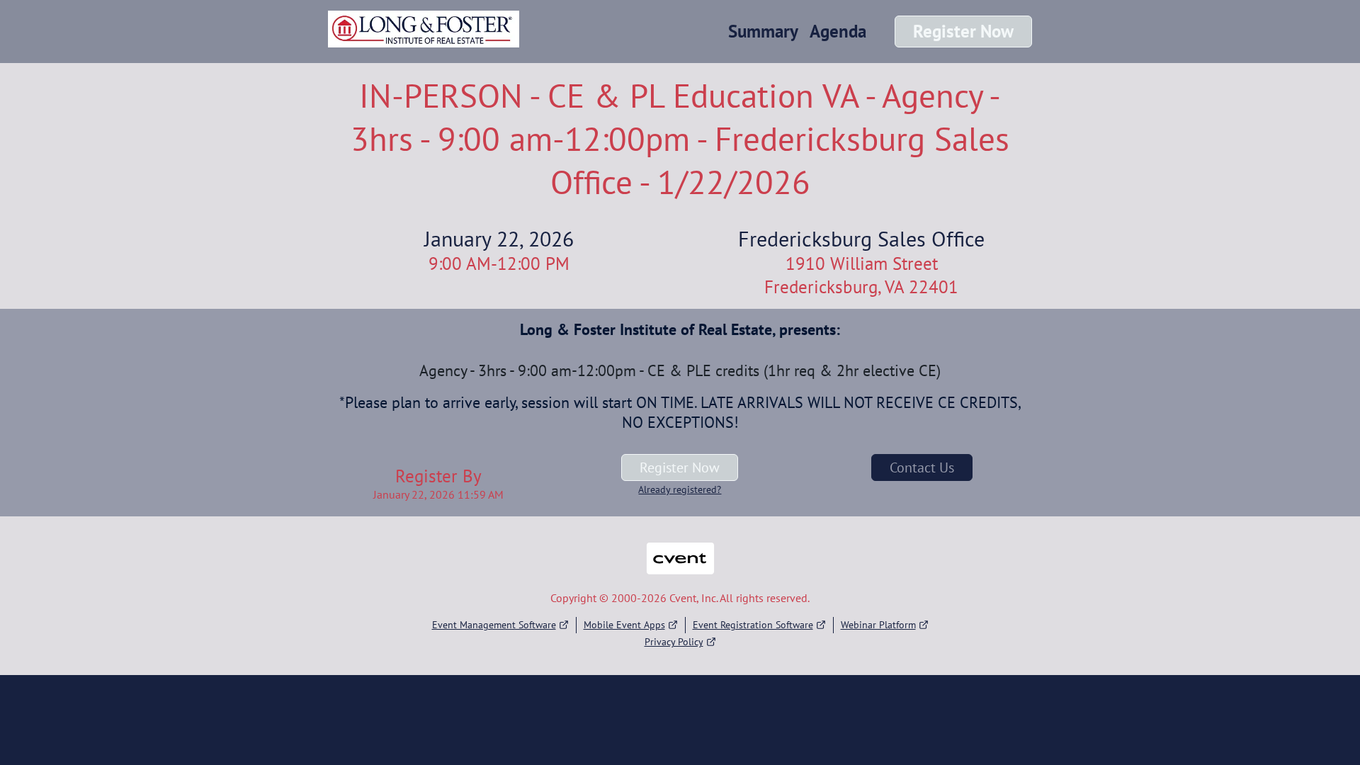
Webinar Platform (878, 624)
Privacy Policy (674, 641)
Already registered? (679, 489)
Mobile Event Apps (624, 624)
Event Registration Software (753, 624)
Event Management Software (494, 624)
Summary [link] (763, 31)
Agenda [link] (838, 31)
